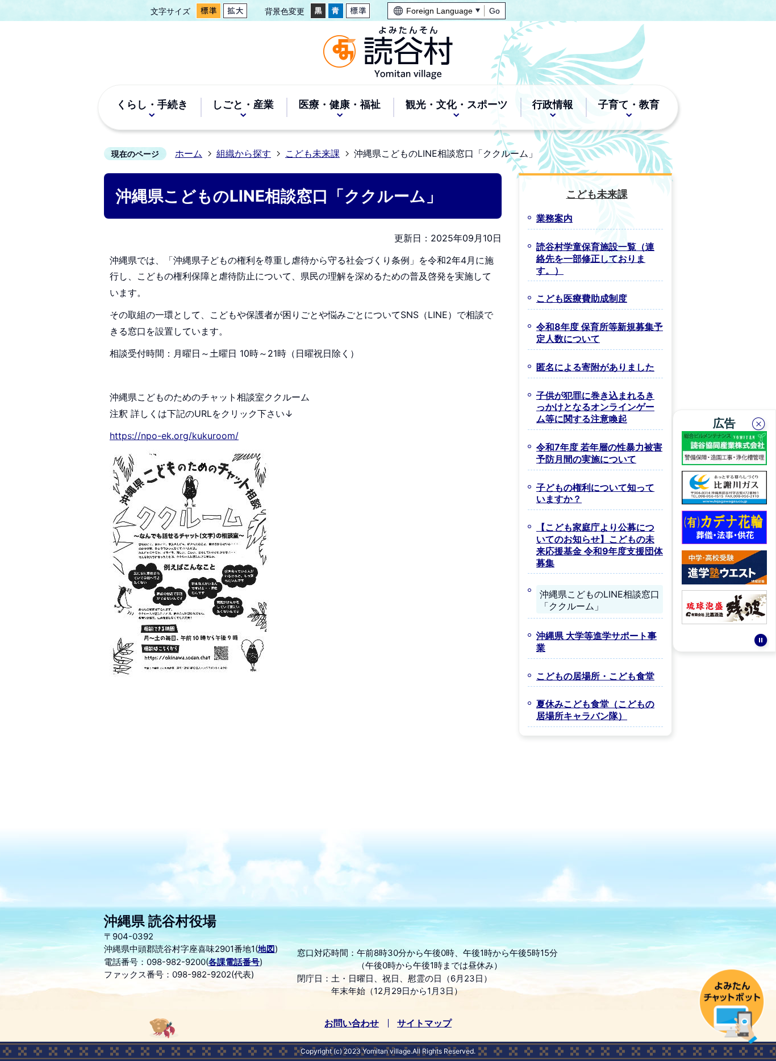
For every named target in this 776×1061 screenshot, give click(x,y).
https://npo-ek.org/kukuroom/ (174, 435)
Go (494, 10)
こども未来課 (312, 153)
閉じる (759, 425)
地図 (266, 948)
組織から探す (243, 153)
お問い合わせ (351, 1023)
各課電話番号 (234, 961)
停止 (760, 641)
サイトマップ (424, 1023)
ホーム (188, 153)
